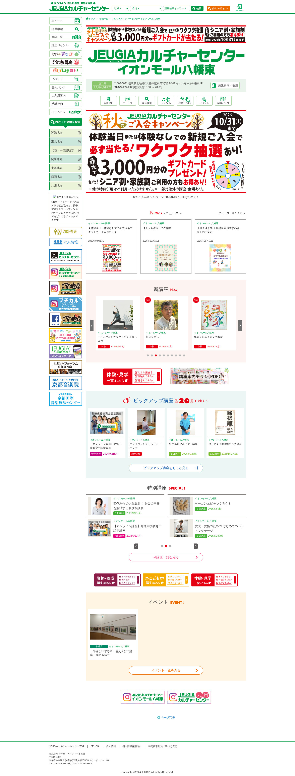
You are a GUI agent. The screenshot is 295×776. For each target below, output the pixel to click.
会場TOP (108, 103)
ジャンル (166, 103)
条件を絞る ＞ (220, 8)
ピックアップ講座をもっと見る (165, 468)
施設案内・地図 (228, 85)
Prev (92, 325)
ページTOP (168, 717)
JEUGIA (95, 746)
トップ (91, 18)
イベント (204, 103)
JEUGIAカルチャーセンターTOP (66, 746)
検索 (198, 8)
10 (184, 355)
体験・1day (185, 103)
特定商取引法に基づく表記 (162, 746)
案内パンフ (223, 103)
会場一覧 (103, 18)
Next (240, 325)
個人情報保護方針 (132, 746)
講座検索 (147, 103)
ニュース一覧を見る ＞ (232, 213)
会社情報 (111, 746)
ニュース (127, 103)
